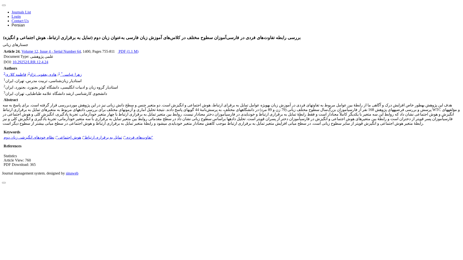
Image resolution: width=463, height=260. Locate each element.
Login (16, 16)
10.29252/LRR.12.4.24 (30, 62)
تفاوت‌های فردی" (137, 137)
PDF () (128, 51)
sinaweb (72, 173)
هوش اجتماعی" (68, 137)
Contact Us (20, 21)
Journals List (21, 12)
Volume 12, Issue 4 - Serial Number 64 (51, 51)
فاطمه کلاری (15, 74)
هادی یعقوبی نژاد (43, 74)
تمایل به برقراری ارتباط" (102, 137)
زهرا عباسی (71, 74)
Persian (18, 25)
